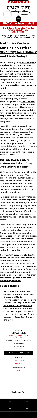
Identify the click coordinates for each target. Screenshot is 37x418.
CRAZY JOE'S (18, 7)
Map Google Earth (18, 392)
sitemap (18, 357)
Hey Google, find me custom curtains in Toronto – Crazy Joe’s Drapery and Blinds (19, 294)
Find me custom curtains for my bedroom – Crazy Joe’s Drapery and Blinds (18, 317)
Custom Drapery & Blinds (18, 11)
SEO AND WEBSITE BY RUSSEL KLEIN (18, 414)
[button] (18, 19)
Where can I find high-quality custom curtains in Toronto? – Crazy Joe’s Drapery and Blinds (18, 308)
